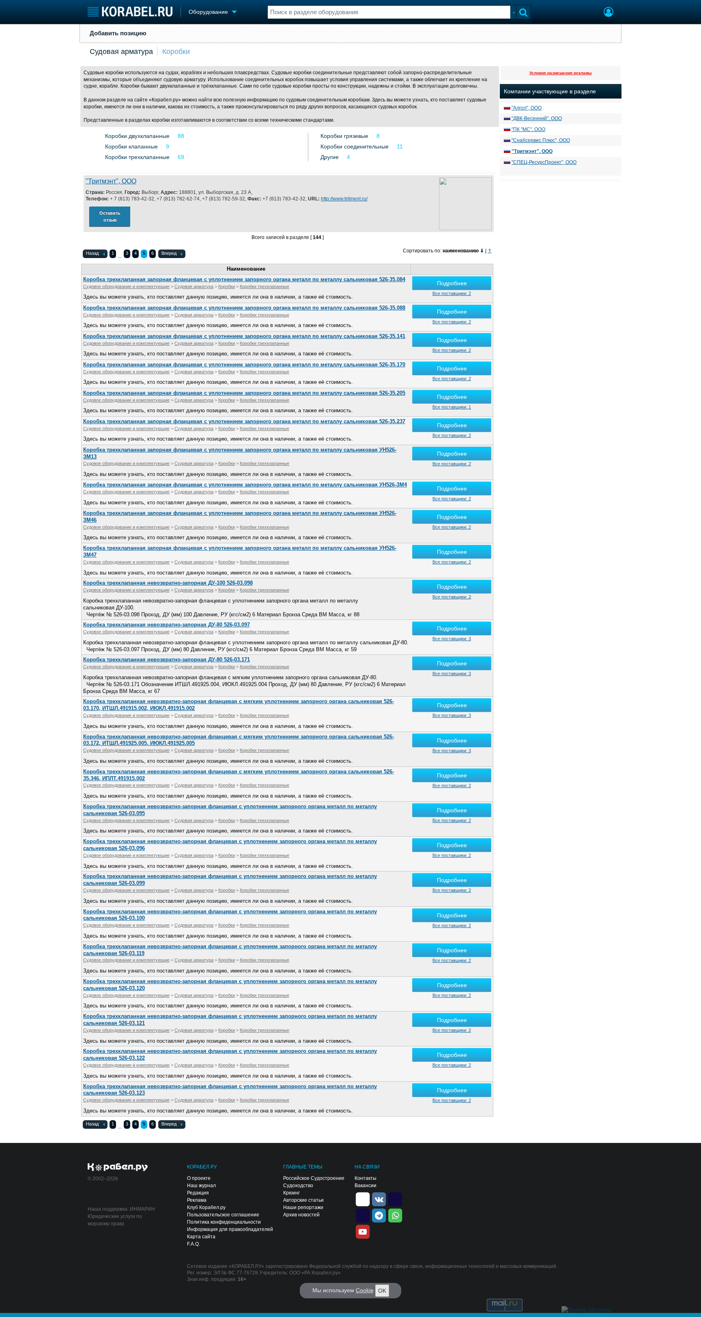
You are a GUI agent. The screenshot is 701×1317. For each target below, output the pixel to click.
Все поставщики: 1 (451, 407)
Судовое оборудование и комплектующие (126, 286)
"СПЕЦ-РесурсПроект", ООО (544, 162)
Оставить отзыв (109, 216)
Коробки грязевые (344, 136)
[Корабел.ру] (118, 1167)
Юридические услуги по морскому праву (115, 1220)
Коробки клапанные (131, 146)
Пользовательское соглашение (223, 1215)
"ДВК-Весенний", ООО (537, 118)
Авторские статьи (303, 1200)
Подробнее (452, 283)
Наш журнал (201, 1185)
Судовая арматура (121, 51)
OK (382, 1290)
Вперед (168, 253)
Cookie (365, 1290)
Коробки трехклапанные (137, 157)
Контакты (365, 1178)
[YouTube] (363, 1231)
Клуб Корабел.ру (206, 1207)
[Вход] (608, 13)
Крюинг (291, 1193)
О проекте (199, 1178)
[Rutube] (395, 1198)
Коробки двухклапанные (137, 136)
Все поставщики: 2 (451, 293)
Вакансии (365, 1185)
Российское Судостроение (313, 1178)
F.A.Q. (193, 1244)
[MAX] (363, 1214)
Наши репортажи (303, 1207)
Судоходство (298, 1185)
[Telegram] (379, 1214)
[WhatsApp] (395, 1214)
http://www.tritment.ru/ (344, 199)
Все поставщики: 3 (451, 638)
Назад (92, 253)
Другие (329, 157)
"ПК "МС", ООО (528, 129)
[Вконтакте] (379, 1198)
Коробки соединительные (354, 146)
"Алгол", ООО (527, 108)
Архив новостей (301, 1215)
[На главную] (130, 11)
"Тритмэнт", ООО (111, 181)
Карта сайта (201, 1237)
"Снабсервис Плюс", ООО (541, 140)
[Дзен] (363, 1198)
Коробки (176, 51)
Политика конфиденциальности (224, 1222)
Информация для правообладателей (230, 1229)
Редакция (198, 1193)
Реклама (196, 1200)
